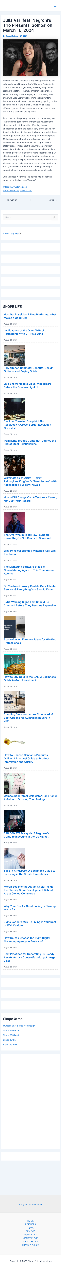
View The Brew (10, 1044)
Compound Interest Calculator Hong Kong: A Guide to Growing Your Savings (30, 797)
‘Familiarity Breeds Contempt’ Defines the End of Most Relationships (30, 442)
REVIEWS (30, 1231)
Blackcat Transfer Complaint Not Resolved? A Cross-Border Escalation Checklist (27, 424)
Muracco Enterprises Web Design (19, 1025)
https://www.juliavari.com (15, 187)
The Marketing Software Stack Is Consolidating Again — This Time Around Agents (29, 570)
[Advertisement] (30, 1101)
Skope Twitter (9, 1040)
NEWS (31, 1228)
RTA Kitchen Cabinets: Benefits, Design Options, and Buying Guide (28, 369)
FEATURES (30, 1224)
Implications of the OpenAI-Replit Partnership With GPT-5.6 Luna (25, 332)
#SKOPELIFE (30, 1234)
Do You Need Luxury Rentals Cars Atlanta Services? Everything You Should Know (29, 587)
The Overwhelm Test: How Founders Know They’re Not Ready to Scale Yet (27, 536)
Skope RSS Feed (11, 1035)
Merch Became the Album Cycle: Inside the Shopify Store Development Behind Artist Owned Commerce (28, 890)
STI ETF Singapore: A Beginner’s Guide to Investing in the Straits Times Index (29, 872)
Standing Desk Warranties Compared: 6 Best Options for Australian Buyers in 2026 (28, 718)
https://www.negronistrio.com (17, 190)
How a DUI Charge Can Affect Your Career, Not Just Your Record (30, 499)
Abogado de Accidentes (30, 1204)
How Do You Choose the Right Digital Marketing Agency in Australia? (27, 939)
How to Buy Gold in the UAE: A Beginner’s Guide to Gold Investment (30, 678)
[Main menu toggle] (55, 6)
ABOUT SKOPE (30, 1241)
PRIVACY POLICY (30, 1245)
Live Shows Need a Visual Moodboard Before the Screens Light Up (27, 385)
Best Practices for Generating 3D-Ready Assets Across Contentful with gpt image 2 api (29, 957)
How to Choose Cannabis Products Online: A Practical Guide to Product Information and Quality (26, 758)
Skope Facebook (11, 1030)
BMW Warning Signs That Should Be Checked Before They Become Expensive (30, 603)
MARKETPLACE (30, 1238)
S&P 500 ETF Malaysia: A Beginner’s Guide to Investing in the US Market (26, 835)
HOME (30, 1221)
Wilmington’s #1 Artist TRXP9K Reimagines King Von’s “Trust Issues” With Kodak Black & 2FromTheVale (30, 481)
